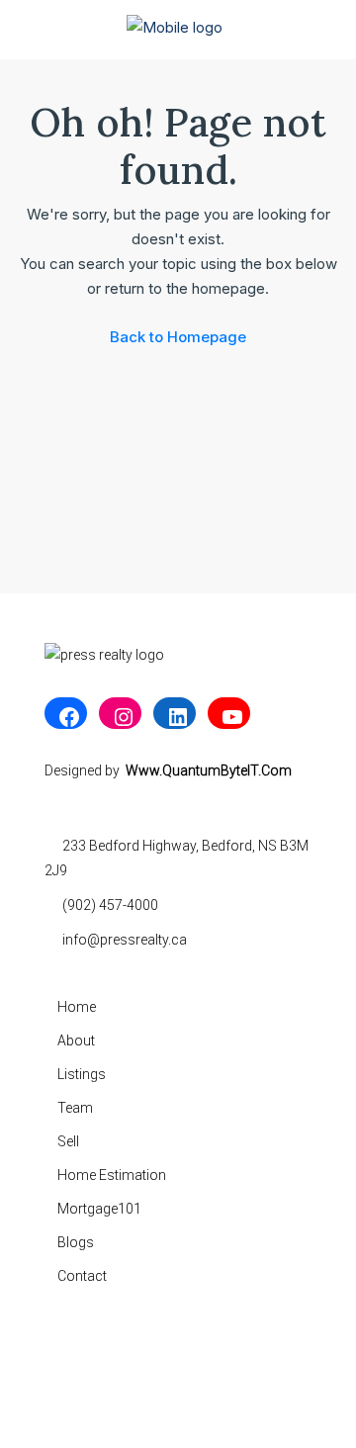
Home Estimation (111, 1175)
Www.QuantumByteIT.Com (209, 770)
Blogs (75, 1242)
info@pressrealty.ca (124, 940)
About (76, 1040)
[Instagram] (120, 717)
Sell (68, 1141)
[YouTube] (229, 717)
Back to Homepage (178, 336)
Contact (82, 1276)
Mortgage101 (99, 1209)
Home (76, 1007)
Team (75, 1108)
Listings (81, 1074)
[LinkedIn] (174, 717)
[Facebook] (65, 717)
